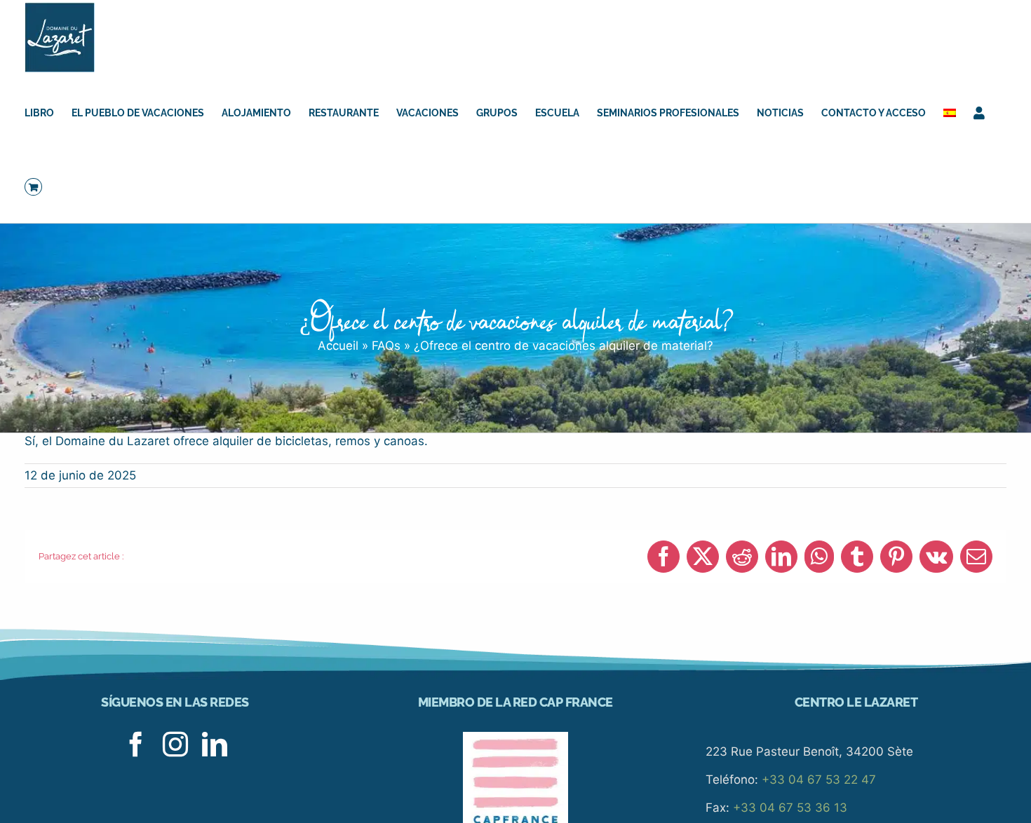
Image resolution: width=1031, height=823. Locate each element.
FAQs (386, 346)
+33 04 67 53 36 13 (790, 808)
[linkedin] (214, 744)
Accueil (338, 346)
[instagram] (175, 744)
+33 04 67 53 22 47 (819, 780)
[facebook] (136, 744)
